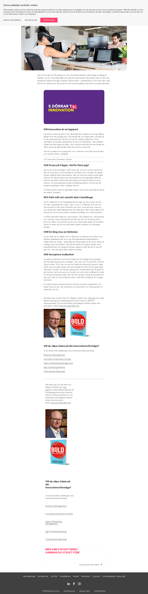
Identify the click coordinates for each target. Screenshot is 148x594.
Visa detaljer (31, 20)
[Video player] (74, 107)
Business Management (54, 355)
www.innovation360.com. (69, 306)
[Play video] (74, 107)
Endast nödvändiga (12, 20)
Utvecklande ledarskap (54, 371)
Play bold (91, 298)
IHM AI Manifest (99, 591)
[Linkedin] (68, 583)
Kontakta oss (43, 576)
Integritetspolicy (69, 591)
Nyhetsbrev (85, 576)
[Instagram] (79, 583)
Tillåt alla (49, 20)
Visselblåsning (65, 576)
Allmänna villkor (84, 591)
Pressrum (96, 576)
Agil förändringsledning (54, 367)
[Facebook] (74, 583)
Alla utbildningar (29, 576)
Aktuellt (76, 576)
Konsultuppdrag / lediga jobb (114, 576)
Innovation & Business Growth (57, 359)
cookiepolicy (31, 14)
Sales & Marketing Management (58, 363)
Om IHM (54, 576)
